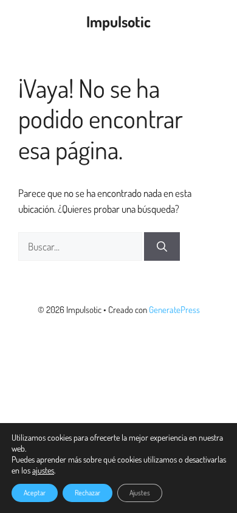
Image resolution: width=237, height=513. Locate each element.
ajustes (43, 470)
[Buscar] (162, 246)
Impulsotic (118, 21)
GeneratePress (174, 309)
